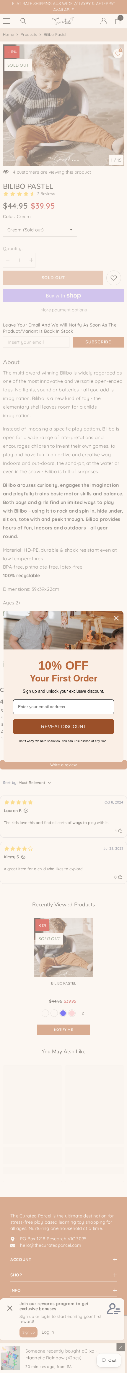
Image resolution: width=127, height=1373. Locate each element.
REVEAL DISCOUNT (63, 726)
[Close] (116, 618)
